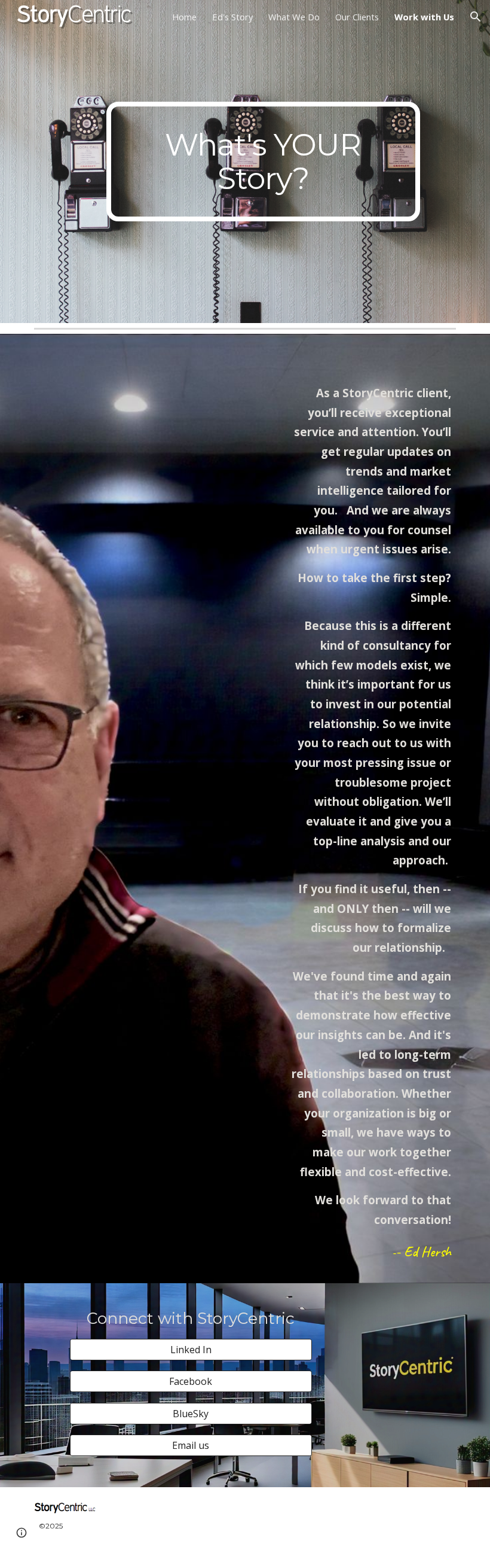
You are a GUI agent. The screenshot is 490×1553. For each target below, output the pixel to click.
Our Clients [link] (357, 17)
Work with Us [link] (424, 17)
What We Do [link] (294, 17)
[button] (475, 16)
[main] (263, 161)
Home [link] (184, 17)
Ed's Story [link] (232, 17)
